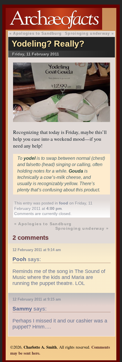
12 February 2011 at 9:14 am (36, 250)
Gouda (76, 171)
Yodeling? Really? (48, 43)
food (63, 203)
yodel (29, 158)
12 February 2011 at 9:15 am (36, 299)
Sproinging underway (87, 33)
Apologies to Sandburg (37, 33)
